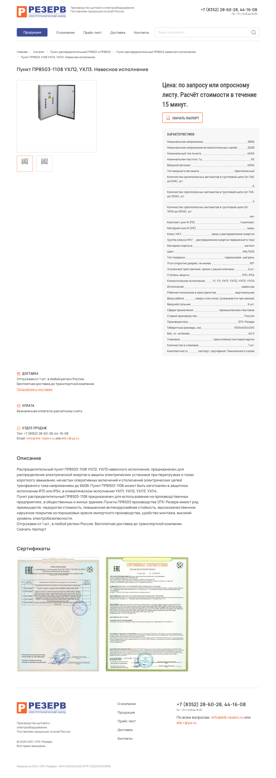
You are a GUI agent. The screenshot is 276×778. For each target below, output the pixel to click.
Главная (22, 52)
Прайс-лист (92, 32)
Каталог (38, 52)
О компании (65, 32)
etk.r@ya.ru (70, 438)
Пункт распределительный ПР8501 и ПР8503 (80, 52)
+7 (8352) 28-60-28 (219, 9)
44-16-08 (248, 9)
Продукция (32, 32)
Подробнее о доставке (34, 389)
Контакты (141, 32)
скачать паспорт (185, 118)
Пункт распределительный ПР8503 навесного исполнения (156, 52)
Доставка (117, 32)
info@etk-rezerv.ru (40, 438)
